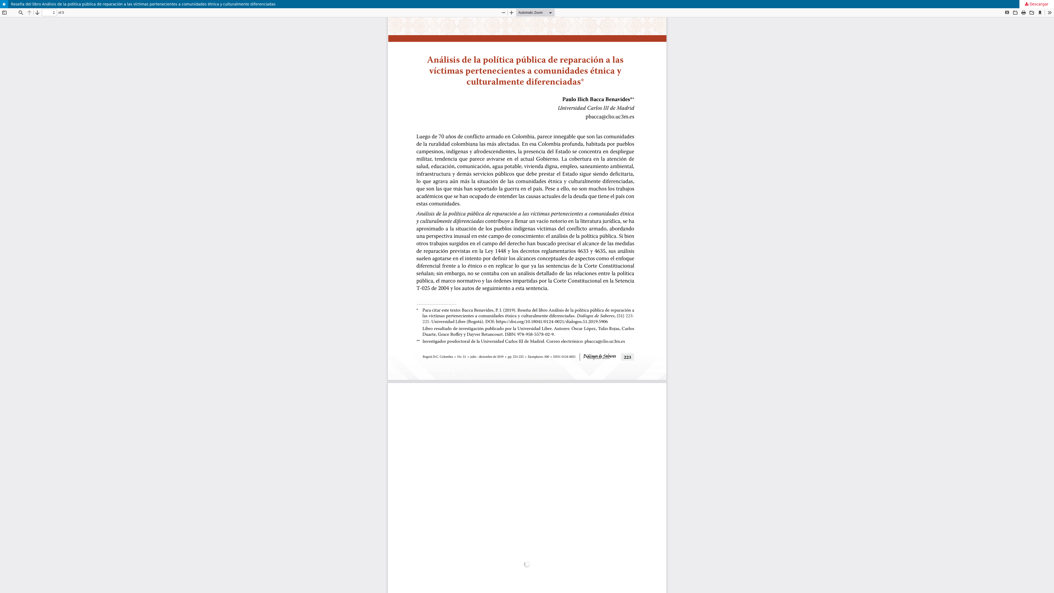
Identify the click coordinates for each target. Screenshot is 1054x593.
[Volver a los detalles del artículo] (4, 4)
